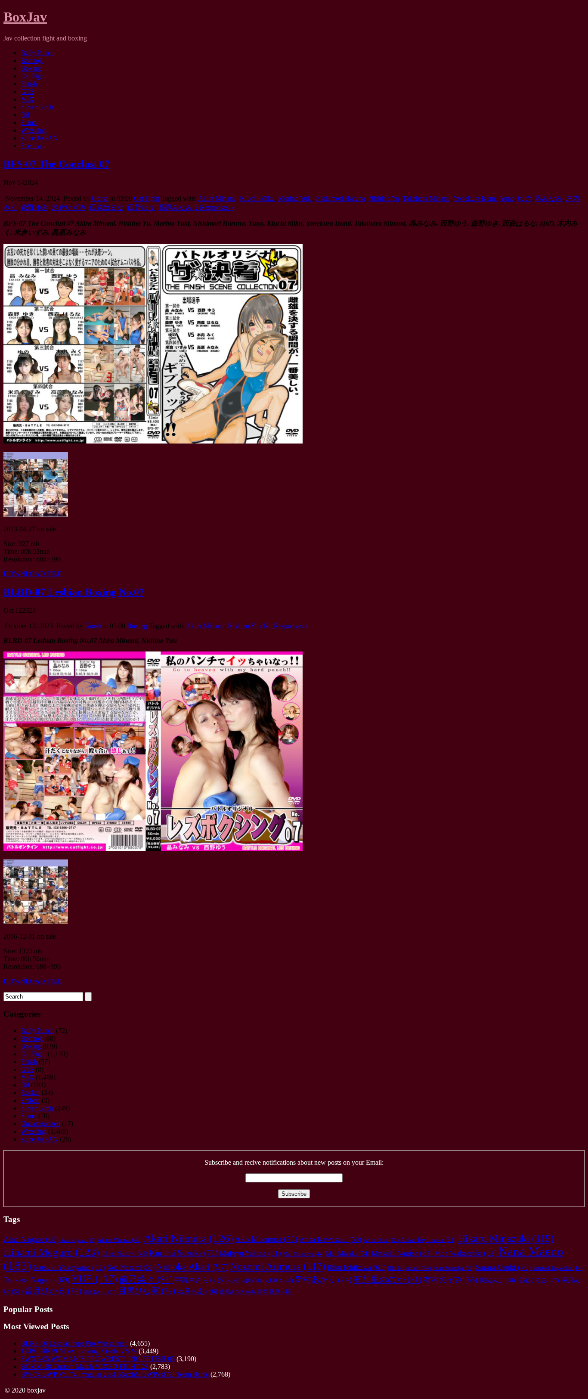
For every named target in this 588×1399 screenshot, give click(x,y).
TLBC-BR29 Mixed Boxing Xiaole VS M (79, 1351)
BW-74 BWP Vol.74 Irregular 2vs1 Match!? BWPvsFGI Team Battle (115, 1374)
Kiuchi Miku (257, 198)
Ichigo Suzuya (124, 1253)
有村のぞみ (450, 1279)
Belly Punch (37, 52)
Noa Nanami (131, 1267)
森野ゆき (34, 207)
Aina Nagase (31, 1239)
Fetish (29, 83)
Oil (25, 114)
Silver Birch (37, 107)
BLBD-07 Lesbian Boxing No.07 (73, 592)
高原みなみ (175, 207)
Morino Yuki (295, 198)
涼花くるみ (538, 1280)
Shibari (30, 1100)
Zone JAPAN (39, 138)
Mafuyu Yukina (250, 1253)
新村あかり (323, 1279)
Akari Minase (119, 1239)
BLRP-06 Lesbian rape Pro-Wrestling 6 (74, 1343)
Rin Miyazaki (409, 1268)
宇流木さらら (201, 1280)
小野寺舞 (245, 1281)
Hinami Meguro (51, 1252)
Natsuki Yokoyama (69, 1267)
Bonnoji (32, 60)
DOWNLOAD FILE (32, 573)
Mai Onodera (303, 1253)
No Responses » (285, 626)
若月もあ (197, 1291)
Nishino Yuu (245, 626)
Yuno (507, 198)
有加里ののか (387, 1279)
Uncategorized (40, 1123)
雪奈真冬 (275, 1291)
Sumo (29, 122)
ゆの (525, 198)
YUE (94, 1278)
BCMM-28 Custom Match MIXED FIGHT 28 (85, 1366)
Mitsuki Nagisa (402, 1253)
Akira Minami (217, 198)
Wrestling (33, 130)
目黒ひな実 (146, 1290)
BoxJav (25, 17)
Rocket (30, 1092)
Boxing (31, 68)
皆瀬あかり (100, 1291)
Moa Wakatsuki (465, 1253)
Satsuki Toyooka (557, 1268)
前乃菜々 (146, 1279)
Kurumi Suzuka (183, 1252)
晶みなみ (549, 198)
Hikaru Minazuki (506, 1238)
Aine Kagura (78, 1240)
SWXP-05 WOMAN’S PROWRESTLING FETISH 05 (98, 1358)
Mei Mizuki (348, 1253)
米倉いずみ (69, 207)
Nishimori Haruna (340, 198)
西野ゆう (141, 207)
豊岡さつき (237, 1292)
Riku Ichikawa (356, 1267)
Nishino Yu (383, 198)
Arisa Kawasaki (330, 1239)
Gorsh (100, 198)
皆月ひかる (53, 1290)
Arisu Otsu (381, 1240)
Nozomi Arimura (277, 1266)
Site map (32, 145)
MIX (27, 99)
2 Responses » (214, 207)
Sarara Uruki (503, 1267)
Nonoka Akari (192, 1266)
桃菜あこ (497, 1280)
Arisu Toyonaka (428, 1239)
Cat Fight (33, 76)
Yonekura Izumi (475, 198)
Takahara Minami (426, 198)
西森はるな (107, 207)
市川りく (278, 1281)
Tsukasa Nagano (36, 1279)
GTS (27, 91)
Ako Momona (266, 1239)
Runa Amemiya (453, 1268)
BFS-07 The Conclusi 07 (56, 164)
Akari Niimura (188, 1238)
